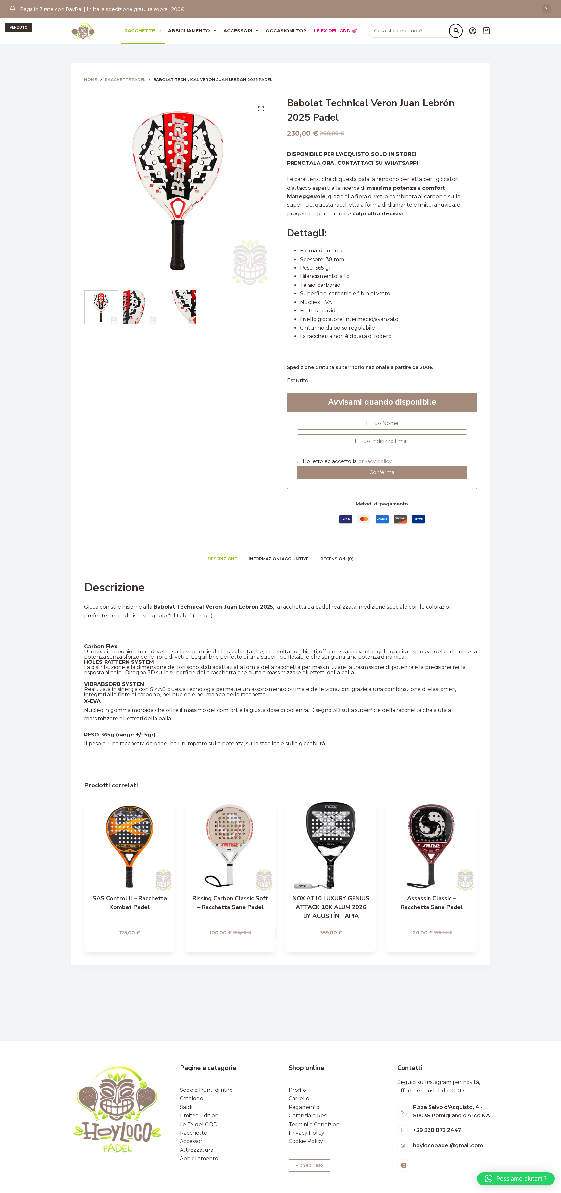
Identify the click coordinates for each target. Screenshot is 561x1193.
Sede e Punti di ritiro (206, 1090)
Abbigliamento (189, 31)
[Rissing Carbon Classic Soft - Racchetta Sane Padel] (230, 845)
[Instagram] (403, 1165)
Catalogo (191, 1098)
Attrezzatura (196, 1150)
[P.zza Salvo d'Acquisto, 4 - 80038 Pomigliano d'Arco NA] (402, 1111)
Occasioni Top (286, 31)
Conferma (381, 472)
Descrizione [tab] (222, 558)
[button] (516, 1178)
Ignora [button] (546, 9)
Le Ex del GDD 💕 (335, 31)
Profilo (297, 1090)
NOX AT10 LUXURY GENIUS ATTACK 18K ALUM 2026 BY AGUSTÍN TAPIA (331, 907)
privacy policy (375, 461)
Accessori (237, 31)
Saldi (186, 1107)
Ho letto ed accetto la (346, 461)
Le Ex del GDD (199, 1124)
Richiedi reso (309, 1165)
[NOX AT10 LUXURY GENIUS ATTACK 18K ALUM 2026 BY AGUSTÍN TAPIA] (330, 845)
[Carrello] (486, 30)
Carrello (299, 1098)
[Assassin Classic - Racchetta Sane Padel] (431, 845)
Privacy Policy (306, 1133)
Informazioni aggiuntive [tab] (279, 558)
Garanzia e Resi (308, 1116)
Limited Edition (199, 1116)
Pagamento (304, 1107)
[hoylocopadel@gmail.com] (402, 1145)
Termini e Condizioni (315, 1124)
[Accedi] (472, 30)
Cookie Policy (306, 1141)
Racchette (139, 31)
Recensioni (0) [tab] (337, 558)
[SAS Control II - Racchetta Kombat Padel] (129, 845)
